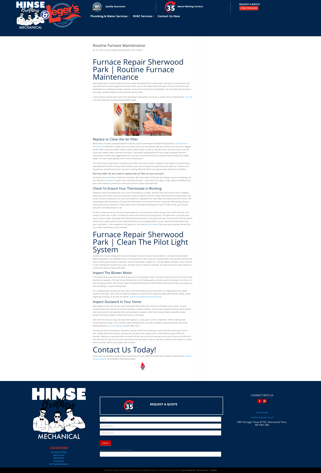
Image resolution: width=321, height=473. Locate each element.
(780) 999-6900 (248, 8)
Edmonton (58, 457)
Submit (105, 443)
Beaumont (58, 455)
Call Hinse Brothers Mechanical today (145, 297)
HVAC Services (142, 16)
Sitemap (213, 470)
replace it (111, 180)
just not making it (115, 326)
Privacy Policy (202, 470)
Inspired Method (188, 470)
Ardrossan (59, 460)
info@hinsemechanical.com (262, 417)
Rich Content (137, 50)
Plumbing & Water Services (109, 16)
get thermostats (152, 224)
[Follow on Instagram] (265, 401)
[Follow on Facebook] (260, 401)
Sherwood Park (59, 452)
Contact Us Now (169, 16)
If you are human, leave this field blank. (116, 450)
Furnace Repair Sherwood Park (118, 50)
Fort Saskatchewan (59, 463)
